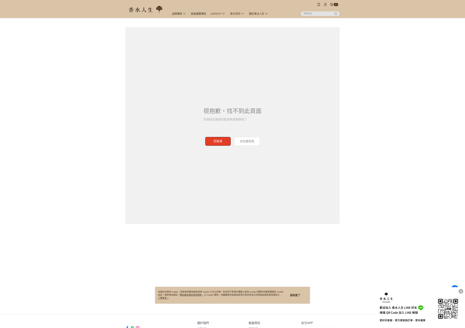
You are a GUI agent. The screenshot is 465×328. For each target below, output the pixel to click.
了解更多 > (163, 298)
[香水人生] (145, 9)
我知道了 (295, 295)
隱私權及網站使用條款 (191, 295)
